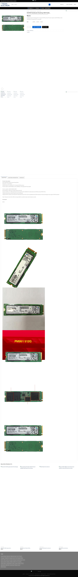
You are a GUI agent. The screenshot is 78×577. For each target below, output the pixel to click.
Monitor (8, 561)
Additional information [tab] (13, 177)
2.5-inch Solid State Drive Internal (45, 548)
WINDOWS (7, 565)
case (17, 556)
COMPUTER (7, 558)
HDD (22, 558)
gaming (19, 558)
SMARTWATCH (9, 563)
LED (24, 559)
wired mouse (12, 565)
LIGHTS (5, 561)
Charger (20, 556)
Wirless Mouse (3, 566)
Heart (11, 559)
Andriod (2, 556)
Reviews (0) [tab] (22, 177)
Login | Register (47, 8)
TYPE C (22, 563)
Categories (31, 8)
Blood (5, 556)
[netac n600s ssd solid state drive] (68, 506)
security (20, 561)
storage (16, 563)
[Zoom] (2, 89)
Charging (2, 558)
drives (14, 558)
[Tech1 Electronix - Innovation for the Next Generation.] (5, 4)
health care (8, 559)
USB (1, 565)
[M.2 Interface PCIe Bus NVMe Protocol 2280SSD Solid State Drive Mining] (29, 506)
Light (2, 561)
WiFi (4, 565)
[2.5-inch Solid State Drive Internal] (49, 506)
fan (16, 558)
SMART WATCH (3, 563)
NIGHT (15, 561)
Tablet (19, 563)
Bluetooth (8, 556)
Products (37, 8)
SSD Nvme (31, 30)
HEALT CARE (3, 559)
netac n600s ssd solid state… (63, 548)
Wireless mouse (17, 565)
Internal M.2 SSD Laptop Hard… (6, 548)
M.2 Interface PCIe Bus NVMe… (25, 548)
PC (17, 561)
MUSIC (11, 561)
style (27, 21)
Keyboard (14, 559)
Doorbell (11, 558)
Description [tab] (4, 177)
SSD (28, 32)
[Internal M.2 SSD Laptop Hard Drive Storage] (10, 506)
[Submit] (49, 4)
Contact (42, 8)
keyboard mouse (19, 559)
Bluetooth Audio (13, 556)
